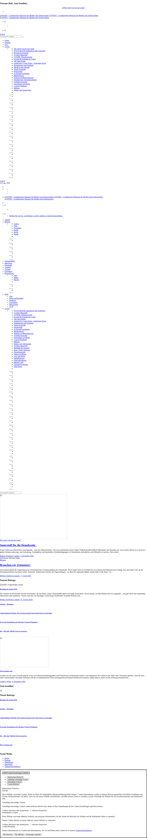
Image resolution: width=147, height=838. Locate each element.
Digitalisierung (19, 358)
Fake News (18, 367)
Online (16, 224)
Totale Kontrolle (20, 69)
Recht (16, 232)
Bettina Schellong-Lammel (9, 556)
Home (7, 40)
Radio (16, 230)
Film (15, 276)
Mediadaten (9, 762)
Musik (16, 278)
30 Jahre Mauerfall (20, 346)
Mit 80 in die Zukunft (21, 67)
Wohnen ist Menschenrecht (23, 78)
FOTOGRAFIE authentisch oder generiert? (29, 51)
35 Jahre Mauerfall (20, 55)
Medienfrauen (19, 76)
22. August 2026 (26, 600)
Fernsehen (17, 228)
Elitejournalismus (20, 360)
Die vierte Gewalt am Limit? (24, 49)
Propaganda (18, 72)
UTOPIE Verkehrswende (23, 57)
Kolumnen (8, 271)
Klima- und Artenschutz (22, 90)
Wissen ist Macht (20, 354)
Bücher (16, 280)
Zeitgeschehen (10, 261)
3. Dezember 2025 (27, 556)
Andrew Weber (5, 682)
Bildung (17, 88)
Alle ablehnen (19, 834)
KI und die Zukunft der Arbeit (25, 59)
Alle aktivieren (8, 834)
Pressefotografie (19, 352)
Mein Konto (13, 305)
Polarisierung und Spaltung (23, 65)
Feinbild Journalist (20, 82)
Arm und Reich (19, 356)
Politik (16, 234)
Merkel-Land (18, 362)
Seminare (12, 300)
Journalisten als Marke (22, 84)
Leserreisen (13, 302)
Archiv (7, 47)
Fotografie (8, 265)
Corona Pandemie (20, 86)
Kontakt (7, 43)
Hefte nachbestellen (16, 298)
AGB (11, 307)
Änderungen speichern (33, 834)
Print (15, 226)
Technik (7, 269)
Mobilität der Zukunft (21, 348)
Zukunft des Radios (21, 365)
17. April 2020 (25, 576)
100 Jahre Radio (20, 61)
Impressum (9, 764)
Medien (7, 222)
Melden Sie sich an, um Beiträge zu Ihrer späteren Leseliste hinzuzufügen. (36, 216)
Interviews (8, 263)
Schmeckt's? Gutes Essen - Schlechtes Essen (30, 63)
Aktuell (7, 220)
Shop (6, 294)
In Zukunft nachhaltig (22, 74)
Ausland (8, 267)
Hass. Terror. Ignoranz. (22, 350)
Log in (2, 34)
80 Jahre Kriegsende (21, 53)
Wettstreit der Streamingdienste (25, 80)
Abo (6, 45)
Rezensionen (9, 274)
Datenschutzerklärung (12, 767)
